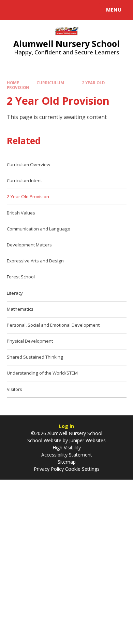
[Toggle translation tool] (30, 10)
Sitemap (67, 462)
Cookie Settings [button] (82, 469)
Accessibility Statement (66, 454)
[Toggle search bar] (12, 10)
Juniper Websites (87, 440)
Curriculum (50, 82)
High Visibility (67, 447)
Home (13, 82)
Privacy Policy (49, 469)
